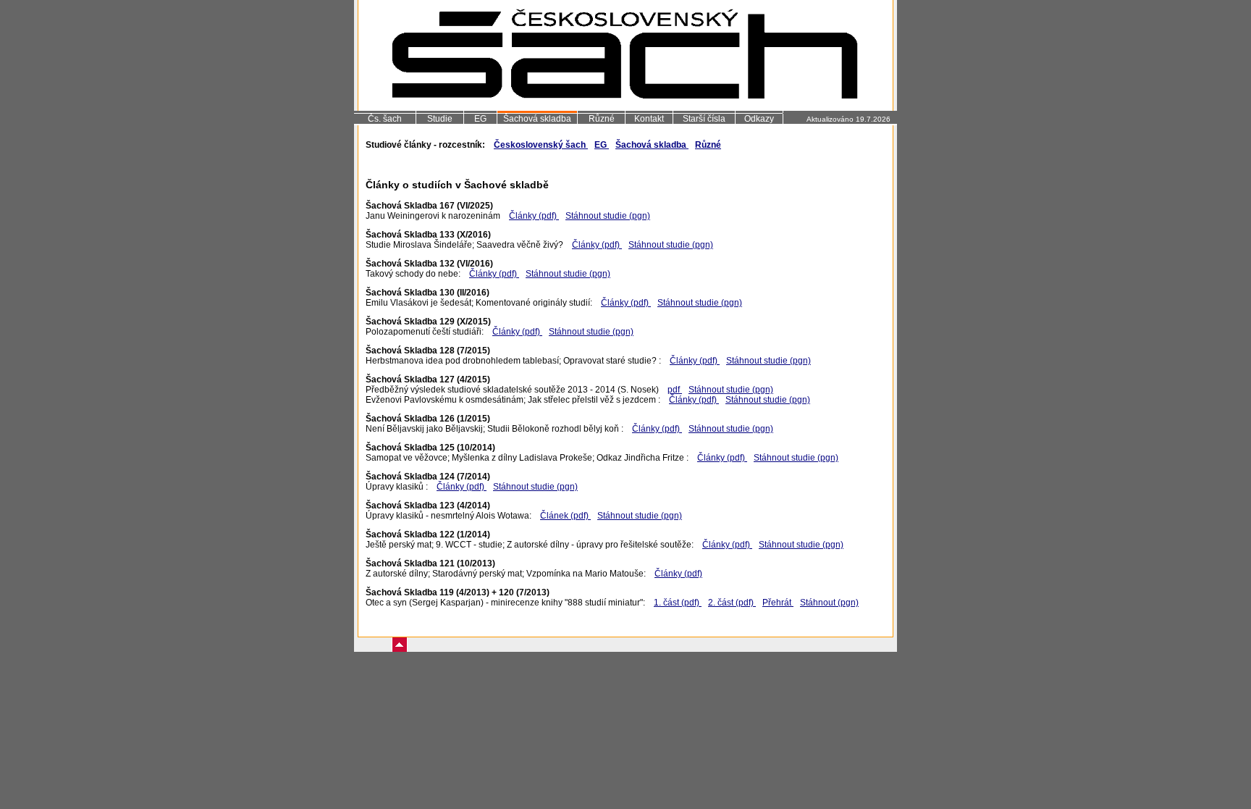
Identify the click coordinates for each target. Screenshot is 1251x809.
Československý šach (541, 145)
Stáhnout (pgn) (829, 603)
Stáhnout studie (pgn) (607, 216)
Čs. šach (385, 119)
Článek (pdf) (565, 516)
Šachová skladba (537, 119)
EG (480, 119)
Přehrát (777, 603)
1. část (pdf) (678, 603)
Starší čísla (704, 119)
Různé (602, 119)
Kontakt (649, 119)
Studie (439, 119)
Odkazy (759, 119)
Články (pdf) (534, 216)
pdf (674, 390)
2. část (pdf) (732, 603)
